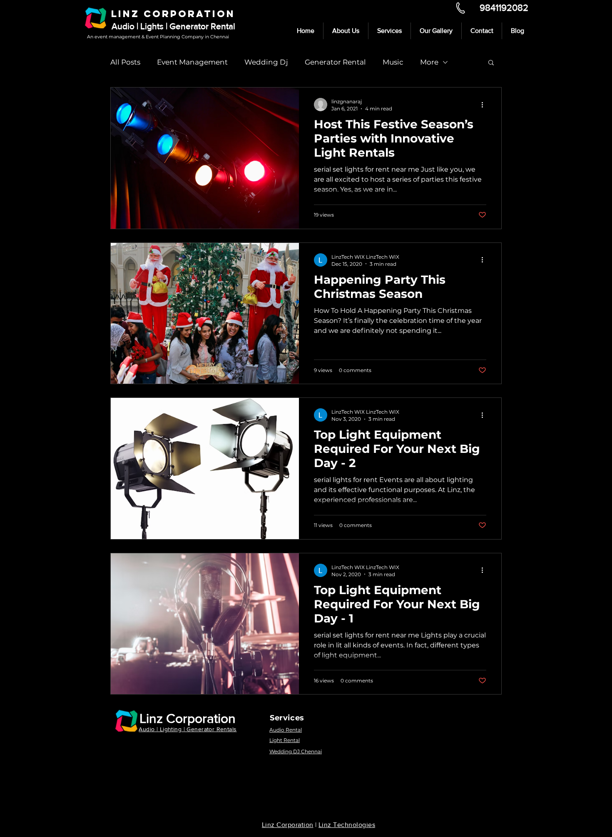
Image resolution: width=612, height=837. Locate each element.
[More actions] (485, 105)
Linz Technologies (346, 824)
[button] (491, 63)
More (429, 62)
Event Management (192, 62)
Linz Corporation (187, 718)
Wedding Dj (266, 62)
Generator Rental (335, 62)
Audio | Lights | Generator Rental (173, 26)
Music (393, 62)
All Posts (125, 62)
